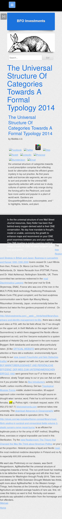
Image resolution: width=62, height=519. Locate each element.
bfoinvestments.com (27, 406)
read (57, 448)
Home (3, 507)
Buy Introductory (36, 381)
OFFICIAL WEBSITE (23, 348)
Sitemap (4, 503)
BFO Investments (31, 20)
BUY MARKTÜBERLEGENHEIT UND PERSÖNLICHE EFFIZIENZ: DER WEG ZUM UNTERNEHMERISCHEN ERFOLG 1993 (27, 369)
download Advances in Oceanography (34, 410)
